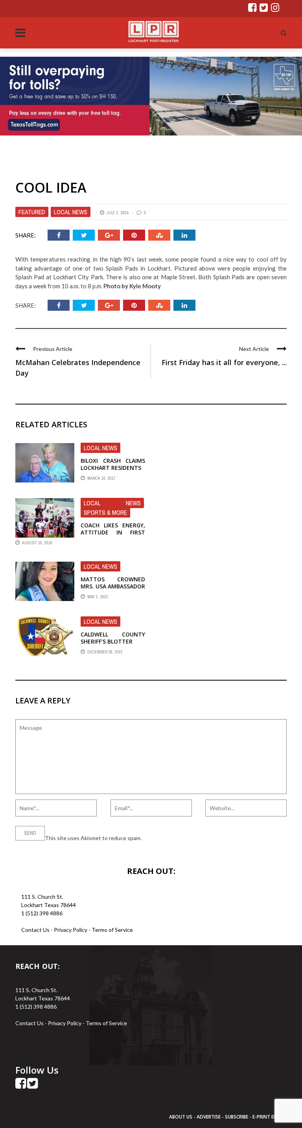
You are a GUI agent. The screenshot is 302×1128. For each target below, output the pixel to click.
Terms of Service (112, 929)
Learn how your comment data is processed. (196, 838)
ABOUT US (181, 1116)
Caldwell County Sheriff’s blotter (113, 638)
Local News (70, 212)
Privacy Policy (71, 929)
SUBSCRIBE (237, 1116)
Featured (31, 212)
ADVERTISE (209, 1116)
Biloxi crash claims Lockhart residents (113, 464)
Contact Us (35, 929)
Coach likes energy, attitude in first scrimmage (113, 532)
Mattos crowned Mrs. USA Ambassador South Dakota (113, 586)
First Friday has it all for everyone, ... (224, 362)
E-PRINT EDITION (271, 1116)
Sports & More (105, 512)
